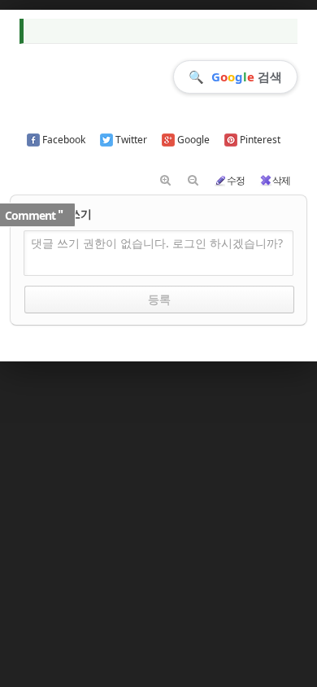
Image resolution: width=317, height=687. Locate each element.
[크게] (165, 181)
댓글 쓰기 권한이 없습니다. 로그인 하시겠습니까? (157, 243)
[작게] (192, 181)
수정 (236, 180)
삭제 (281, 180)
